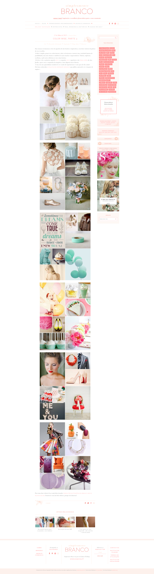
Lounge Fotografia (103, 68)
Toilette (114, 82)
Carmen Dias (115, 570)
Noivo (101, 73)
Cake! (101, 55)
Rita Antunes (99, 570)
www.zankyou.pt (77, 559)
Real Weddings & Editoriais (76, 26)
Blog (44, 23)
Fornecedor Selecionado (55, 44)
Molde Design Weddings (104, 71)
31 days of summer (104, 48)
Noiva (112, 71)
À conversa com (112, 91)
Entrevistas (58, 26)
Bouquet (112, 52)
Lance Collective (81, 570)
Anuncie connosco (82, 23)
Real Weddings (103, 75)
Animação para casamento (105, 50)
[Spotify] (115, 23)
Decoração (102, 57)
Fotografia (102, 64)
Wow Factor (111, 89)
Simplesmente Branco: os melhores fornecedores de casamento (77, 9)
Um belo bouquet (103, 84)
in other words (108, 64)
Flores (101, 61)
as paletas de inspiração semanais (58, 67)
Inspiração (67, 44)
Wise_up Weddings (103, 89)
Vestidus (109, 87)
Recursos (83, 44)
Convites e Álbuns (107, 55)
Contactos (114, 547)
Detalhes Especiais (103, 59)
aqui (57, 60)
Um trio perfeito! (112, 84)
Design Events (108, 57)
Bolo (108, 52)
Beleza (113, 50)
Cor (45, 44)
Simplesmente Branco (110, 78)
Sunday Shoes (109, 82)
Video (114, 87)
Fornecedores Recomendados (61, 23)
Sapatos (108, 75)
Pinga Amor (75, 44)
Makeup (110, 68)
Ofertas (105, 73)
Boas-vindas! (102, 52)
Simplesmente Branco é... (105, 80)
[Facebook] (109, 23)
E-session (114, 59)
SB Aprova (102, 78)
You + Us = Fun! (103, 91)
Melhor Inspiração (42, 26)
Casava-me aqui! (96, 26)
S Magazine (102, 82)
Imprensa (39, 550)
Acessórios (112, 48)
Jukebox (107, 66)
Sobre (39, 547)
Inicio (37, 23)
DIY (109, 59)
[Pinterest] (112, 23)
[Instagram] (118, 23)
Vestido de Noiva (103, 87)
